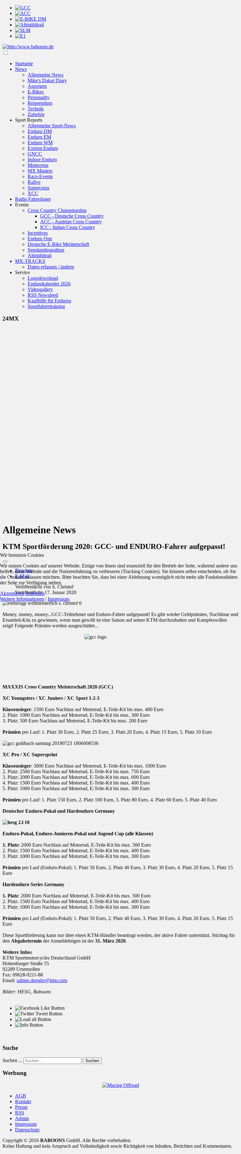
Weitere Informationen (22, 599)
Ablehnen (35, 593)
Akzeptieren (12, 593)
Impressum (58, 599)
